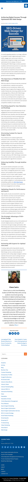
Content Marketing (6, 372)
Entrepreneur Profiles (6, 374)
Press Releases (5, 403)
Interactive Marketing (6, 391)
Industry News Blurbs (6, 382)
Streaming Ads (5, 418)
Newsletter (4, 396)
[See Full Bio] (16, 325)
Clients (3, 471)
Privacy (22, 480)
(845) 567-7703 (18, 1)
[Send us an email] (16, 447)
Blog (2, 367)
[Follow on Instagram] (5, 447)
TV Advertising (5, 422)
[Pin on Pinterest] (18, 333)
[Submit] (25, 354)
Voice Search (4, 427)
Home (2, 465)
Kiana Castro (15, 23)
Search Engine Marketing (7, 406)
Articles (3, 365)
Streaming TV (4, 420)
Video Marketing (5, 425)
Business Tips (4, 370)
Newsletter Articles (6, 398)
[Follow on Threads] (13, 447)
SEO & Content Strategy (7, 413)
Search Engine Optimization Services (10, 410)
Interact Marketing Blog (7, 386)
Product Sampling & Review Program (9, 458)
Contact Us (4, 473)
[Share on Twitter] (12, 333)
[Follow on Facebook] (2, 447)
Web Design (4, 430)
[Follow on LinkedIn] (21, 447)
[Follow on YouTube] (24, 447)
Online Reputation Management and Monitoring (12, 456)
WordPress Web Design (6, 461)
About (3, 467)
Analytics (3, 362)
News (2, 394)
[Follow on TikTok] (8, 447)
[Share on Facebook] (10, 333)
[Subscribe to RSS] (19, 447)
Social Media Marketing (7, 415)
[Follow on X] (10, 447)
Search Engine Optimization (8, 408)
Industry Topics (5, 384)
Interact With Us (5, 389)
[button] (2, 8)
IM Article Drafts (5, 379)
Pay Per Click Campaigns (7, 454)
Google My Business (6, 377)
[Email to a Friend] (15, 333)
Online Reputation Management (9, 401)
